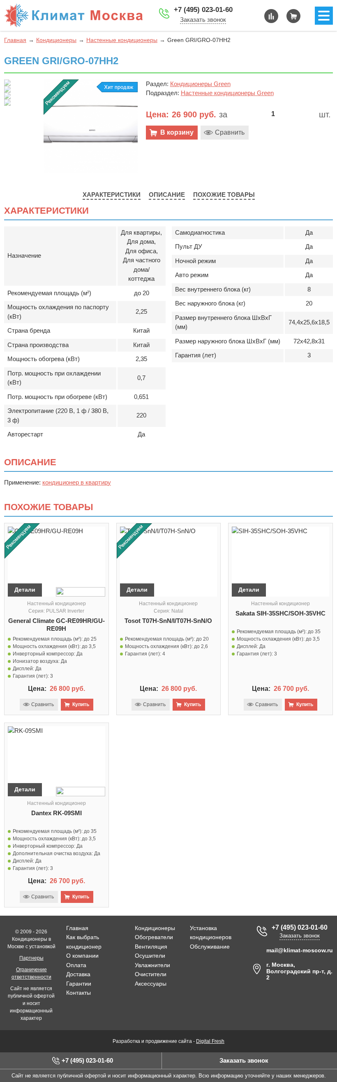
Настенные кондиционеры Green (227, 92)
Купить (80, 704)
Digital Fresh (210, 1041)
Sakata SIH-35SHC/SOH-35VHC (280, 613)
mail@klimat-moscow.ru (299, 950)
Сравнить (230, 132)
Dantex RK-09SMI (56, 812)
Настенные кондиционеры (121, 40)
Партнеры (31, 958)
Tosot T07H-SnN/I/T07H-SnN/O (168, 620)
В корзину (177, 132)
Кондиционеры (56, 40)
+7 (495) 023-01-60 (203, 10)
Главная (15, 40)
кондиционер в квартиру (76, 482)
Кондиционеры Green (200, 83)
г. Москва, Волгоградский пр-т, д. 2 (299, 971)
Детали (24, 589)
